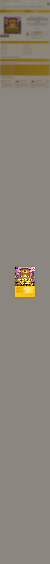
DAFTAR (25, 291)
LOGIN (25, 288)
